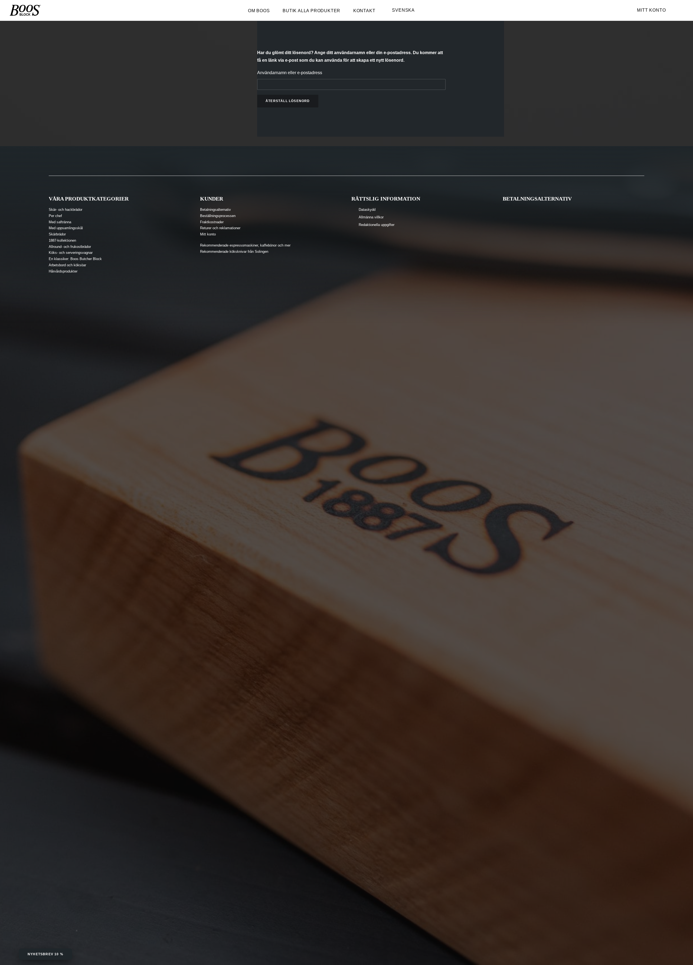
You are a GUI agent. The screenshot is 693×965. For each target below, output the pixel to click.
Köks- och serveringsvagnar (71, 253)
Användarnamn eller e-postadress (289, 72)
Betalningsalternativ (215, 210)
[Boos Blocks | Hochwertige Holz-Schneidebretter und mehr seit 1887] (25, 10)
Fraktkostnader (212, 222)
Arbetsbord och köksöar (67, 265)
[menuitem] (261, 12)
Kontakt (364, 10)
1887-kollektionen (62, 240)
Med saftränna (60, 222)
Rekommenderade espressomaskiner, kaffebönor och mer (245, 245)
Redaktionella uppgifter (376, 225)
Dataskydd (367, 210)
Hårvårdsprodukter (63, 271)
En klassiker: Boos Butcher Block (75, 259)
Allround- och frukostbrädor (70, 247)
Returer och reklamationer (220, 228)
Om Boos (259, 10)
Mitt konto (651, 10)
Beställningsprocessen (218, 216)
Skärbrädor (57, 234)
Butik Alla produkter (311, 10)
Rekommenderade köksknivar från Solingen (234, 252)
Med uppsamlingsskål (66, 228)
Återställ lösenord (288, 101)
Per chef (55, 216)
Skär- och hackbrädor (65, 210)
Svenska (403, 10)
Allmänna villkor (371, 217)
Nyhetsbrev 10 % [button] (45, 954)
